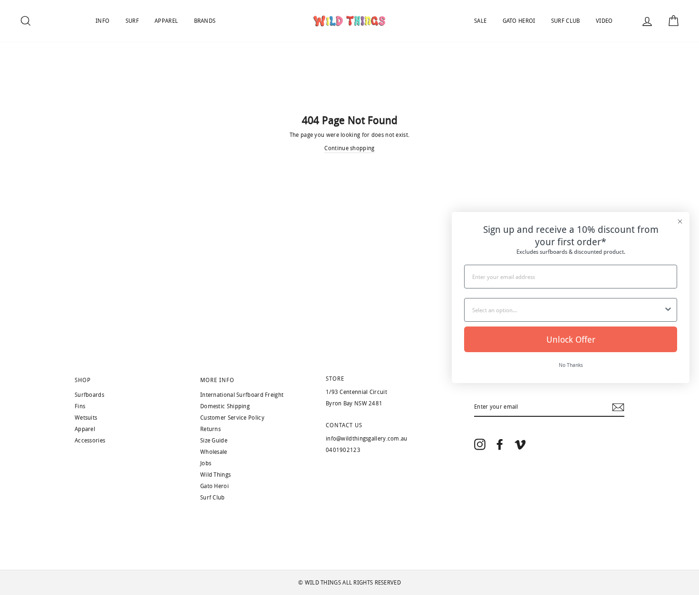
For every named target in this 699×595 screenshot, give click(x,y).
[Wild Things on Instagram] (479, 444)
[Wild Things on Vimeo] (520, 444)
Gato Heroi (214, 486)
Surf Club (212, 497)
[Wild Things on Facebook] (499, 444)
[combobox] (567, 309)
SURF (132, 21)
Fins (80, 406)
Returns (210, 429)
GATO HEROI (519, 21)
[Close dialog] (680, 221)
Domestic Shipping (225, 406)
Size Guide (213, 440)
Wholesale (213, 452)
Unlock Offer (570, 339)
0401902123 (343, 450)
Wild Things (215, 474)
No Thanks (571, 364)
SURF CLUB (565, 21)
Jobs (205, 463)
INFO (102, 21)
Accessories (90, 440)
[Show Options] (668, 309)
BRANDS (205, 21)
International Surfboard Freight (241, 395)
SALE (480, 21)
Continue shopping (349, 148)
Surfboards (89, 395)
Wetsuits (86, 417)
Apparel (85, 429)
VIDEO (604, 21)
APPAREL (166, 21)
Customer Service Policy (232, 417)
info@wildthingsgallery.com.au (367, 438)
